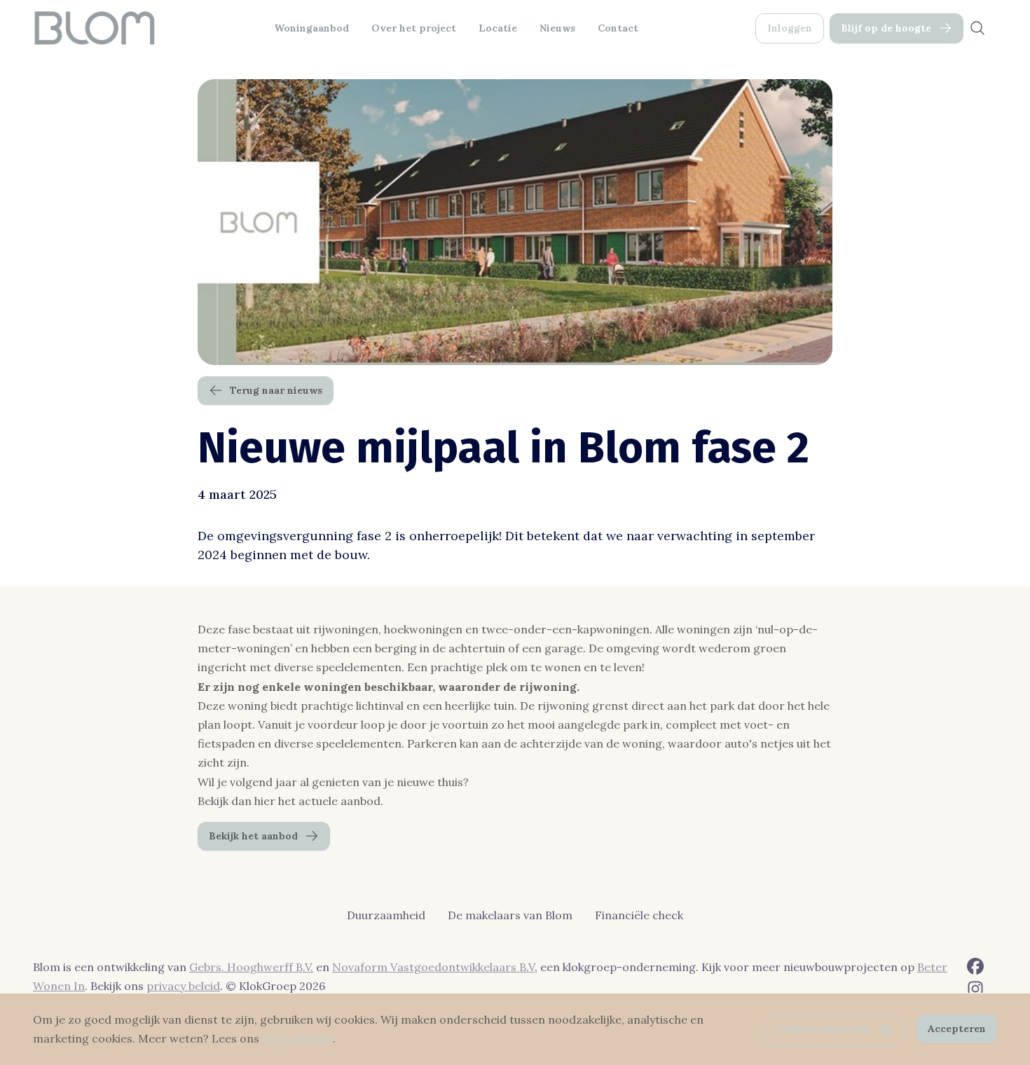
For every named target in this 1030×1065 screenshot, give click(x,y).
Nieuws (557, 28)
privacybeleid (297, 1038)
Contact (618, 28)
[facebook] (975, 966)
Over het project (413, 28)
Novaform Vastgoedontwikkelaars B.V (433, 967)
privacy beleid (183, 986)
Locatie (498, 28)
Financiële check (639, 915)
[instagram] (975, 988)
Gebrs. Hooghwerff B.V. (251, 967)
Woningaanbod (311, 28)
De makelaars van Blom (510, 915)
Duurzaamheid (386, 915)
